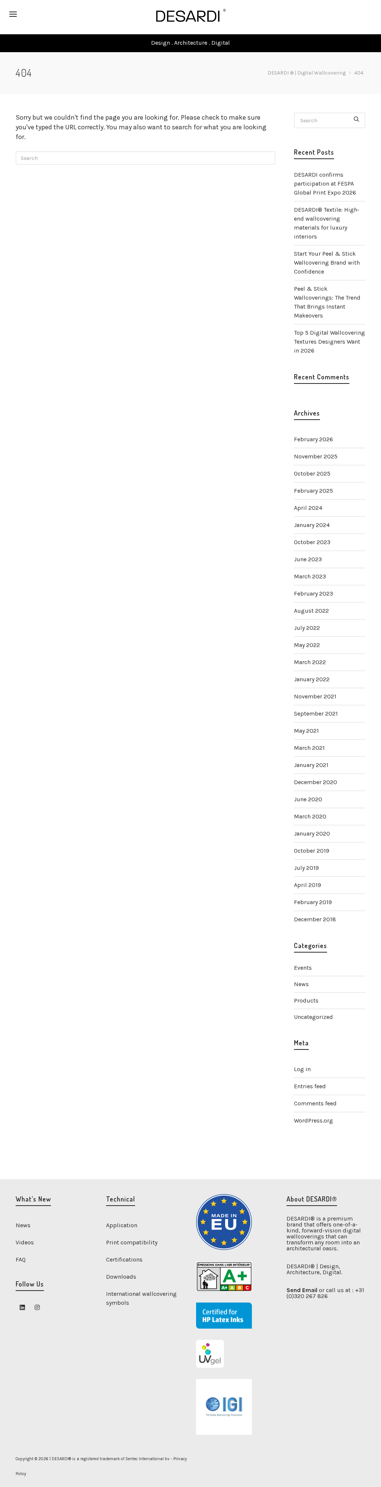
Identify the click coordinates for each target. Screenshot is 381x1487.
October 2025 (312, 473)
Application (121, 1225)
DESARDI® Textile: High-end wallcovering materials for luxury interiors (326, 223)
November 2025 (315, 456)
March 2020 (310, 816)
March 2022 (310, 662)
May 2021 (306, 730)
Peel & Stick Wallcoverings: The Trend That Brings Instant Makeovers (327, 302)
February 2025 (313, 490)
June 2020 (308, 799)
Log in (302, 1069)
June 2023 (308, 559)
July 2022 (307, 627)
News (301, 984)
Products (306, 1000)
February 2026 (313, 439)
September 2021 (316, 713)
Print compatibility (131, 1242)
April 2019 (307, 884)
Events (303, 967)
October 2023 (312, 542)
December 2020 (315, 782)
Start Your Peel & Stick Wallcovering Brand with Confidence (327, 262)
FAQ (21, 1259)
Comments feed (315, 1103)
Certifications (124, 1259)
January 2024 (312, 524)
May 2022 (307, 644)
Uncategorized (313, 1016)
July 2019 (306, 867)
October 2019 (311, 850)
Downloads (121, 1276)
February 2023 (313, 593)
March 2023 (310, 576)
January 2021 (311, 764)
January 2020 (312, 833)
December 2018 (315, 919)
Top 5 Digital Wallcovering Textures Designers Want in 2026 (329, 341)
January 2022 (312, 679)
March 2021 (309, 747)
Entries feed (310, 1086)
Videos (25, 1242)
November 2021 (315, 696)
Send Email (301, 1290)
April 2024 (308, 507)
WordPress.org (313, 1120)
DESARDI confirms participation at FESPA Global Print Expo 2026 (325, 183)
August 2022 (311, 610)
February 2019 (313, 902)
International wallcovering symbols (141, 1298)
